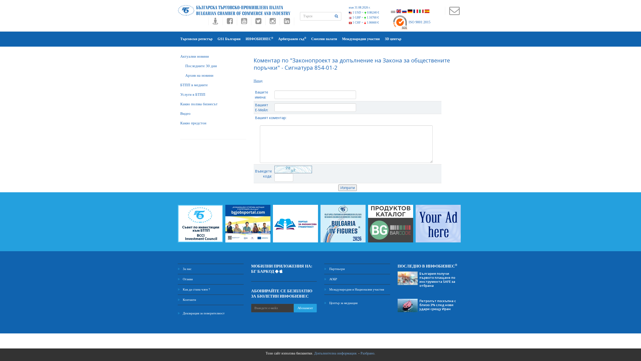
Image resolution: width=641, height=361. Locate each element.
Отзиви (187, 279)
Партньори (337, 269)
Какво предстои (193, 123)
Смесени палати (324, 39)
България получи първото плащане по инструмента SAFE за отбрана (437, 279)
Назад (258, 81)
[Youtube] (244, 22)
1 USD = (365, 12)
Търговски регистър (196, 39)
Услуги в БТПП (192, 95)
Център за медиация (343, 303)
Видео (185, 114)
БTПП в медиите (194, 85)
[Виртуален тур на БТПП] (215, 22)
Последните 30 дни (201, 66)
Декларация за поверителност (203, 313)
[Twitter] (258, 22)
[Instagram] (272, 22)
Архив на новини (199, 75)
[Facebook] (230, 22)
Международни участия (361, 39)
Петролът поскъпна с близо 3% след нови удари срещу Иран (437, 305)
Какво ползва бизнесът (199, 104)
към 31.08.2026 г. (360, 7)
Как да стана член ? (196, 289)
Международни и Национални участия (356, 289)
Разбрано (367, 353)
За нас (187, 269)
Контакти (189, 300)
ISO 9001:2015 (419, 22)
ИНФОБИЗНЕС (259, 39)
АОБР (333, 279)
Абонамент (305, 308)
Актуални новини (194, 56)
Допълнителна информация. (335, 353)
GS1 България (229, 39)
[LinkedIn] (287, 22)
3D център (393, 39)
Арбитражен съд (292, 39)
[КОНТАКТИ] (454, 13)
